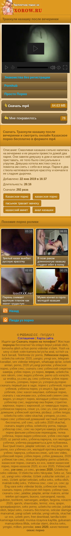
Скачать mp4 (36, 106)
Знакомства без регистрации (27, 77)
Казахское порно (17, 196)
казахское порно (46, 196)
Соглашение (26, 338)
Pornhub (11, 85)
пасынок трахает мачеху (22, 203)
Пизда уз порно (21, 320)
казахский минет (17, 210)
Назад (13, 311)
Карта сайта (45, 338)
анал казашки (44, 210)
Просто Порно (15, 94)
